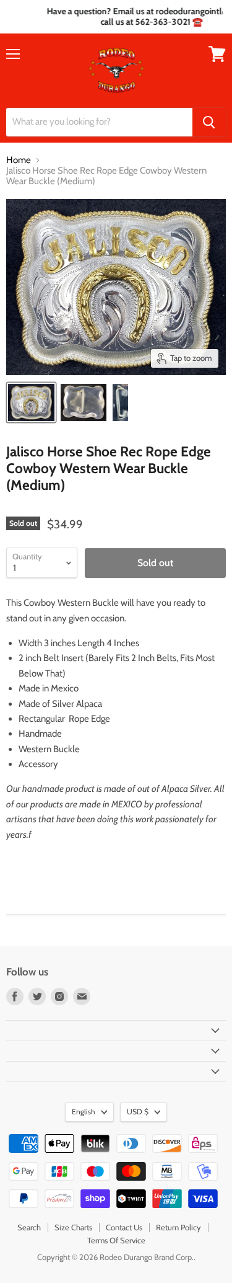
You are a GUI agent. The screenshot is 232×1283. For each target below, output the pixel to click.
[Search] (209, 122)
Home (18, 160)
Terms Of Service (116, 1240)
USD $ (137, 1111)
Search (29, 1227)
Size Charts (73, 1227)
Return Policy (178, 1227)
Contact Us (124, 1227)
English (83, 1111)
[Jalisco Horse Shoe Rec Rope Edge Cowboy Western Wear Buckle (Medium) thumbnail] (31, 402)
